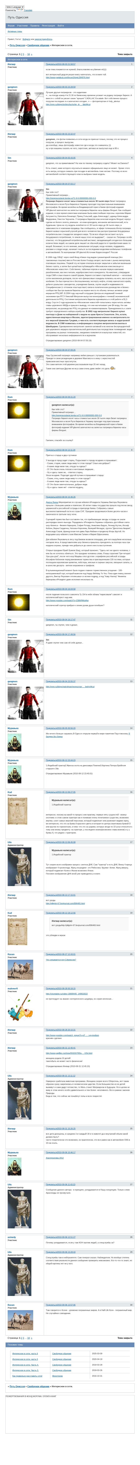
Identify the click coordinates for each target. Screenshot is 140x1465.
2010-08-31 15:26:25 (66, 1128)
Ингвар (11, 64)
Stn (9, 158)
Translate (28, 10)
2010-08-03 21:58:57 (66, 64)
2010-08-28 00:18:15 (66, 988)
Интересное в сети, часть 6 (25, 1353)
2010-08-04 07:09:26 (66, 350)
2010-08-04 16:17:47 (66, 619)
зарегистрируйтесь (43, 39)
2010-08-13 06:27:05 (66, 792)
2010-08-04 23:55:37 (66, 681)
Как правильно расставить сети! (27, 1376)
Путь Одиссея (17, 45)
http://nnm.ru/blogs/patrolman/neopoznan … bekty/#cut (70, 687)
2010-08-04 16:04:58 (66, 589)
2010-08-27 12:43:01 (66, 954)
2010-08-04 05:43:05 (66, 158)
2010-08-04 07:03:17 (66, 184)
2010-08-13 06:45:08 (66, 842)
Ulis (10, 842)
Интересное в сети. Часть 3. (25, 1370)
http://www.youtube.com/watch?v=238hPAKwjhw (67, 600)
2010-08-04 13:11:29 (66, 450)
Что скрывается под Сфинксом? (61, 960)
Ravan (11, 954)
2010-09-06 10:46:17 (66, 1152)
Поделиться (51, 64)
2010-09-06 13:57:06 (66, 1305)
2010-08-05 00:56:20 (66, 728)
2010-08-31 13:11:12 (66, 1076)
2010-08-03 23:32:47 (66, 134)
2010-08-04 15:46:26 (66, 497)
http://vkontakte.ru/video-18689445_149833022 (67, 994)
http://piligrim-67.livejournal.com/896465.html (65, 903)
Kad (10, 792)
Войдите (26, 39)
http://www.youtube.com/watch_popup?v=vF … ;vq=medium (72, 1035)
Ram (10, 397)
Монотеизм (57, 1376)
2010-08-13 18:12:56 (66, 913)
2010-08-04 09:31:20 (66, 397)
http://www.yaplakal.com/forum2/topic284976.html (68, 77)
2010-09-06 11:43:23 (66, 1184)
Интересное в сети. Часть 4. (25, 1365)
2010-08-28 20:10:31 (66, 1030)
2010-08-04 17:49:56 (66, 634)
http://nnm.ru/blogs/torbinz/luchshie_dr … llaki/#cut (68, 104)
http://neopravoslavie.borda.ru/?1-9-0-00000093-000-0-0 (71, 198)
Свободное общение (38, 45)
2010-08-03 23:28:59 (66, 87)
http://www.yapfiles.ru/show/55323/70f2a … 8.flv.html (69, 1053)
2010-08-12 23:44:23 (66, 760)
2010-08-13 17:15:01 (66, 895)
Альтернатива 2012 (55, 1158)
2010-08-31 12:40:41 (66, 1048)
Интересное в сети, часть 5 (25, 1359)
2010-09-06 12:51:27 (66, 1237)
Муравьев (13, 497)
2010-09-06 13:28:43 (66, 1252)
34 (28, 54)
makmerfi (13, 988)
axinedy (12, 1237)
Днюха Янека (52, 502)
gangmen (12, 87)
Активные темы (15, 31)
